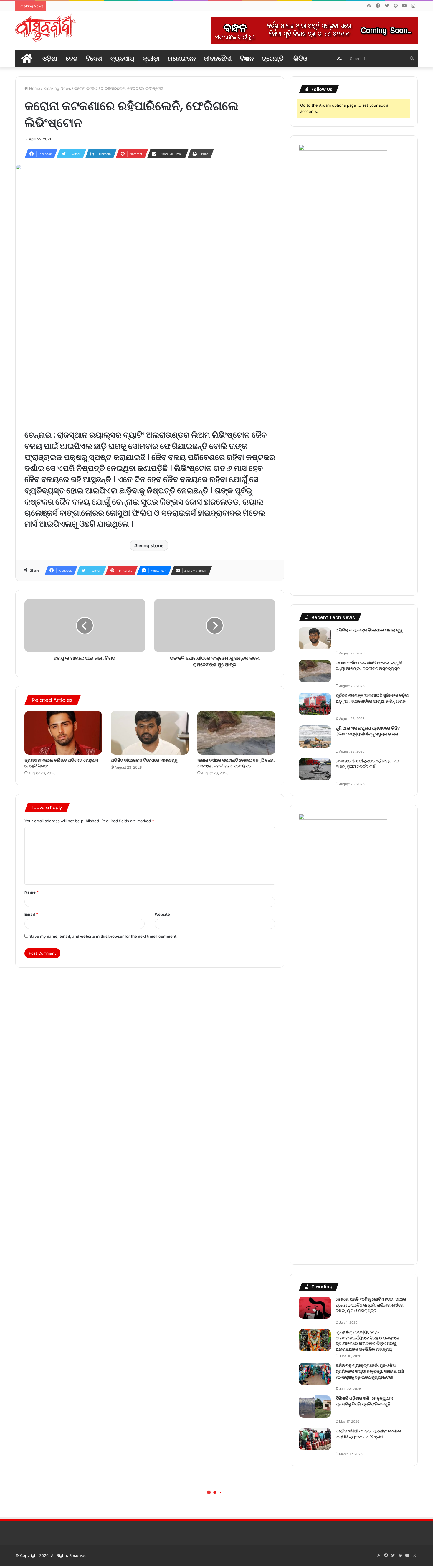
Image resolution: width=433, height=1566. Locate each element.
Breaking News (57, 88)
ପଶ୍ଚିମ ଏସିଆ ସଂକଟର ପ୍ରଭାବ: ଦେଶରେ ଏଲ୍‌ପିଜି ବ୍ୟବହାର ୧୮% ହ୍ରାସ (368, 1434)
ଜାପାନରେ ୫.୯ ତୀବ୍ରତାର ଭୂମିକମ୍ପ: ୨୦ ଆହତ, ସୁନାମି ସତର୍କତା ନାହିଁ (367, 764)
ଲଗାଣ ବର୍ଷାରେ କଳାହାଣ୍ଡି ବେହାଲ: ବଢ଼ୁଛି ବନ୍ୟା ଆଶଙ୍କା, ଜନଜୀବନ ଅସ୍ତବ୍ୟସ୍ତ (236, 763)
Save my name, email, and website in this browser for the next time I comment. (103, 936)
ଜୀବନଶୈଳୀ (218, 58)
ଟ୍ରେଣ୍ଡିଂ (273, 58)
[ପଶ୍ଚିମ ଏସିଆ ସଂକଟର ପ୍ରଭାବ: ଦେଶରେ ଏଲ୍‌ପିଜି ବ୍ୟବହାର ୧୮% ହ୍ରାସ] (315, 1439)
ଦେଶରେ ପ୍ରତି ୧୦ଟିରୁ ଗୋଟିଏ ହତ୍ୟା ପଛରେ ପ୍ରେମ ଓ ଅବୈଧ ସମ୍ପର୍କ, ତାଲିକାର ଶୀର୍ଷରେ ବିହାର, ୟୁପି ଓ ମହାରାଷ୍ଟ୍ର (371, 1305)
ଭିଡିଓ (300, 58)
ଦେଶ (72, 58)
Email (31, 914)
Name (31, 892)
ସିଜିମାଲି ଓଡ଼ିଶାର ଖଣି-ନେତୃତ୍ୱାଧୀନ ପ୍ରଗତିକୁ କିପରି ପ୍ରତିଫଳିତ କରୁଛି (364, 1401)
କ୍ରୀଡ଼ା (151, 58)
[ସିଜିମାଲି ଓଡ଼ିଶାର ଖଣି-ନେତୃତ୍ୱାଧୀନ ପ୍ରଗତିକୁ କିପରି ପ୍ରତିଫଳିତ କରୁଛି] (315, 1406)
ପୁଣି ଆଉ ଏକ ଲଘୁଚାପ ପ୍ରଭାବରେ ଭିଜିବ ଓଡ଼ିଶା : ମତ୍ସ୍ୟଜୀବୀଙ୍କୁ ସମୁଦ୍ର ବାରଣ (368, 731)
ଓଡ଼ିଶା (49, 58)
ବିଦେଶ (94, 58)
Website (162, 914)
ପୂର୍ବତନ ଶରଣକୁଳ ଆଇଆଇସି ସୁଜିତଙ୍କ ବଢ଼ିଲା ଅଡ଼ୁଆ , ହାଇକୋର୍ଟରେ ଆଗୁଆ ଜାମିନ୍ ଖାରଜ (372, 698)
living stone (150, 545)
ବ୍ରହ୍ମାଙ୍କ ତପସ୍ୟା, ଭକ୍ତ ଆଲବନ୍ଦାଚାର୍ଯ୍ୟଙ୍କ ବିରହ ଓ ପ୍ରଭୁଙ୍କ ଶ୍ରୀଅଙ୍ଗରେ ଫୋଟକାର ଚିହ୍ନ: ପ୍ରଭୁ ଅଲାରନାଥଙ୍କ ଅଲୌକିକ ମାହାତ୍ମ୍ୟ (367, 1340)
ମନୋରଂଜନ (182, 58)
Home (34, 88)
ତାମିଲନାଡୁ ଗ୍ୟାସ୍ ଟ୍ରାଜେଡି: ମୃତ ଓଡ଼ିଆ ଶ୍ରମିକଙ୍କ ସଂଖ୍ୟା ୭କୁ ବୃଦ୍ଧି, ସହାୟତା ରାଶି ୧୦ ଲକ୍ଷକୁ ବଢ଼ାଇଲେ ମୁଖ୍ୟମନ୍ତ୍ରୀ (370, 1371)
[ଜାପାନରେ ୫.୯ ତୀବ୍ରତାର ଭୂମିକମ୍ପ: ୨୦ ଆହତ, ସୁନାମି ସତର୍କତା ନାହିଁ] (315, 769)
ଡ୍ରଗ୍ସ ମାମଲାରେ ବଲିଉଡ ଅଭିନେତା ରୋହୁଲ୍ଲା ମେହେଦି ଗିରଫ (61, 763)
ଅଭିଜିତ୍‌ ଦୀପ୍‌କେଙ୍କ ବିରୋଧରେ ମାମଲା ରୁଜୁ (144, 760)
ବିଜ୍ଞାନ (247, 58)
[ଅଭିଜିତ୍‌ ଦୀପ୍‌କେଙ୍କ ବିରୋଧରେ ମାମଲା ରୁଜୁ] (150, 733)
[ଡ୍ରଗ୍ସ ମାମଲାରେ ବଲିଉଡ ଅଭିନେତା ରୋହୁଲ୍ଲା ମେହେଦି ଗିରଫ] (63, 733)
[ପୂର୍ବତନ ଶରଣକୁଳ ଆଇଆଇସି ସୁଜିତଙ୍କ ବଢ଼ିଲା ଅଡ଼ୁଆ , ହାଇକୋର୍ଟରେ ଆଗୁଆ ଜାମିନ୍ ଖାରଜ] (315, 704)
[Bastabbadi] (45, 27)
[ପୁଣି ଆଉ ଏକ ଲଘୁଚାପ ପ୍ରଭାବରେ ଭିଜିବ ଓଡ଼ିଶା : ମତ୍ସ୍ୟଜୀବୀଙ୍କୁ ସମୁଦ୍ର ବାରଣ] (315, 736)
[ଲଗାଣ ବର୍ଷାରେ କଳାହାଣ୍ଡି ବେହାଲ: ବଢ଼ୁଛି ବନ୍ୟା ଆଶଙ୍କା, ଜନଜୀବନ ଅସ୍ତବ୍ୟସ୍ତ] (236, 733)
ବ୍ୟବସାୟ (122, 58)
